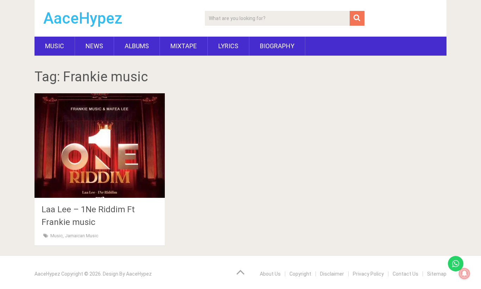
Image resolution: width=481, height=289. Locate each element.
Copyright (300, 274)
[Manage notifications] (464, 273)
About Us (270, 274)
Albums (137, 46)
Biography (277, 46)
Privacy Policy (368, 274)
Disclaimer (332, 274)
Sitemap (436, 274)
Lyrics (228, 46)
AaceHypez (83, 18)
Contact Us (405, 274)
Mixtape (183, 46)
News (94, 46)
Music (54, 46)
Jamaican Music (81, 235)
